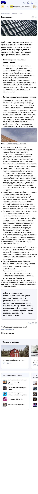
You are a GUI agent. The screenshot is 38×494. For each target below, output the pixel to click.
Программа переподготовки (22, 7)
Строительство (5, 13)
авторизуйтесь (7, 329)
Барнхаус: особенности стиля (14, 360)
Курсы (6, 7)
